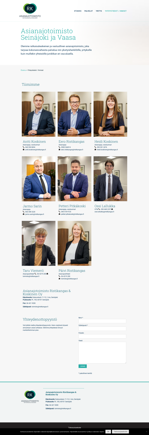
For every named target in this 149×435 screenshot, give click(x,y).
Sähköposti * (83, 325)
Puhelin (81, 333)
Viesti (81, 341)
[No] (146, 432)
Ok (108, 432)
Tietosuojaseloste (74, 428)
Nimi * (81, 318)
